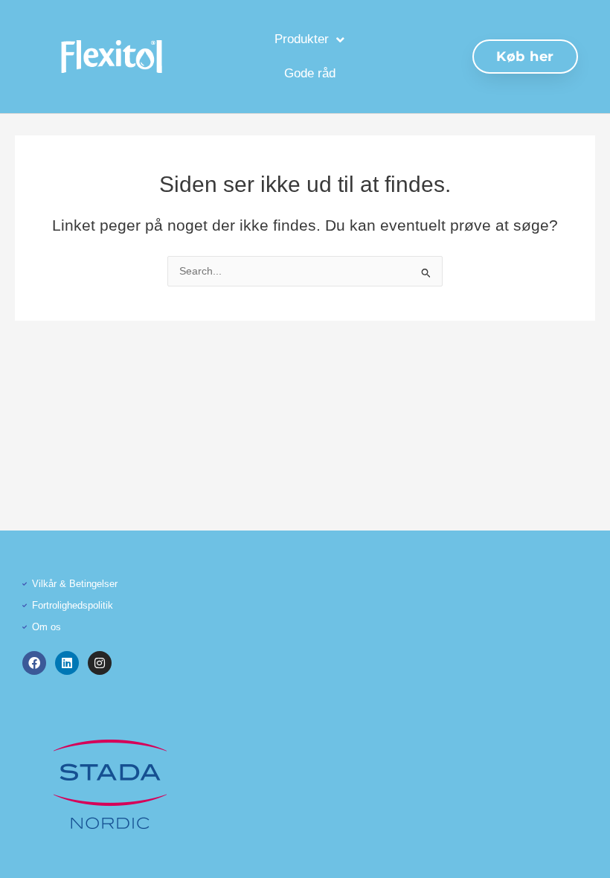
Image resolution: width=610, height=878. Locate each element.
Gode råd (310, 73)
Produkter (301, 39)
